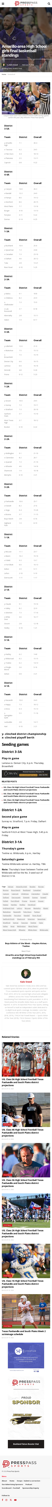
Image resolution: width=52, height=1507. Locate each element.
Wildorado (44, 930)
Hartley (14, 905)
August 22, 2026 (8, 1139)
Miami (45, 908)
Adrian (10, 887)
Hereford (31, 905)
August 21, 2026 (8, 1189)
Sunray (15, 923)
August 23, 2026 (8, 1089)
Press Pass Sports (13, 1471)
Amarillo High (21, 887)
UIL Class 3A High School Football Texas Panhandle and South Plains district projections (26, 801)
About (4, 1481)
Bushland (26, 890)
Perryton (17, 916)
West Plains (32, 926)
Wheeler (22, 930)
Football (7, 1074)
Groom (32, 901)
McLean (28, 908)
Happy (5, 905)
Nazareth (17, 912)
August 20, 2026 (8, 1240)
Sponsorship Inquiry (30, 1488)
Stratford (6, 923)
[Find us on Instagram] (6, 1500)
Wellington (21, 926)
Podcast (29, 1484)
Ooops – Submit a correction (28, 1481)
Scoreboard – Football (11, 1488)
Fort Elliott (15, 901)
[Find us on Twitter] (11, 1500)
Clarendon (35, 894)
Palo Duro (27, 912)
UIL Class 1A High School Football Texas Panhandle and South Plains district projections (22, 1283)
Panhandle (7, 916)
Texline (33, 923)
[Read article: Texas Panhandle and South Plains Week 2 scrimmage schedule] (26, 1311)
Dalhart (6, 897)
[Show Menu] (3, 3)
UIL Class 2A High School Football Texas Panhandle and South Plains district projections (22, 1233)
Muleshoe (7, 912)
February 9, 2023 (28, 65)
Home (4, 74)
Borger (41, 887)
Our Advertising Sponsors (12, 1484)
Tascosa (24, 923)
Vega (12, 926)
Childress (25, 894)
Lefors (19, 908)
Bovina (5, 890)
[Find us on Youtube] (15, 1500)
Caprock (15, 894)
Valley (5, 926)
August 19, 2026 (8, 1338)
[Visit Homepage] (26, 3)
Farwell (43, 897)
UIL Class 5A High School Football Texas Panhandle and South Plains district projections (26, 788)
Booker (33, 887)
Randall (27, 916)
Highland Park (8, 908)
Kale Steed (13, 65)
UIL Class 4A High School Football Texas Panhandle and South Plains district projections (26, 794)
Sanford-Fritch (8, 919)
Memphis (37, 908)
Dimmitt (26, 897)
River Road (37, 916)
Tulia (41, 923)
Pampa (37, 912)
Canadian (37, 890)
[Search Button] (49, 3)
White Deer (32, 930)
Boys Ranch (15, 890)
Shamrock (21, 919)
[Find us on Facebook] (2, 1500)
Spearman (41, 919)
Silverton (31, 919)
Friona (24, 901)
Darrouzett (16, 897)
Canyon (6, 894)
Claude (45, 894)
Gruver (41, 901)
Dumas (35, 897)
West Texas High (9, 930)
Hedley (22, 905)
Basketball (11, 74)
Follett (5, 901)
